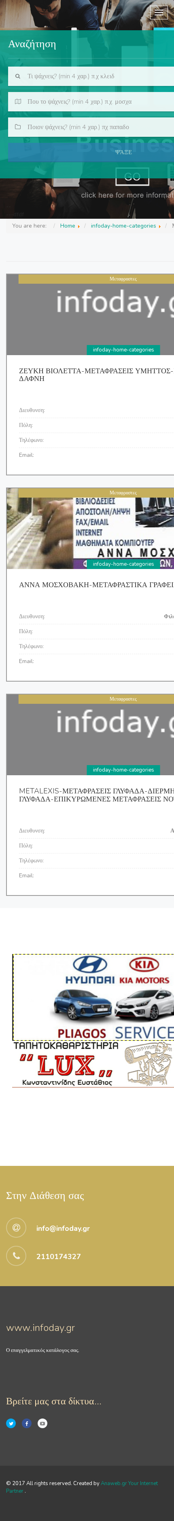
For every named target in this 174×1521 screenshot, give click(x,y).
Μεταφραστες (123, 279)
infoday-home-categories (123, 350)
